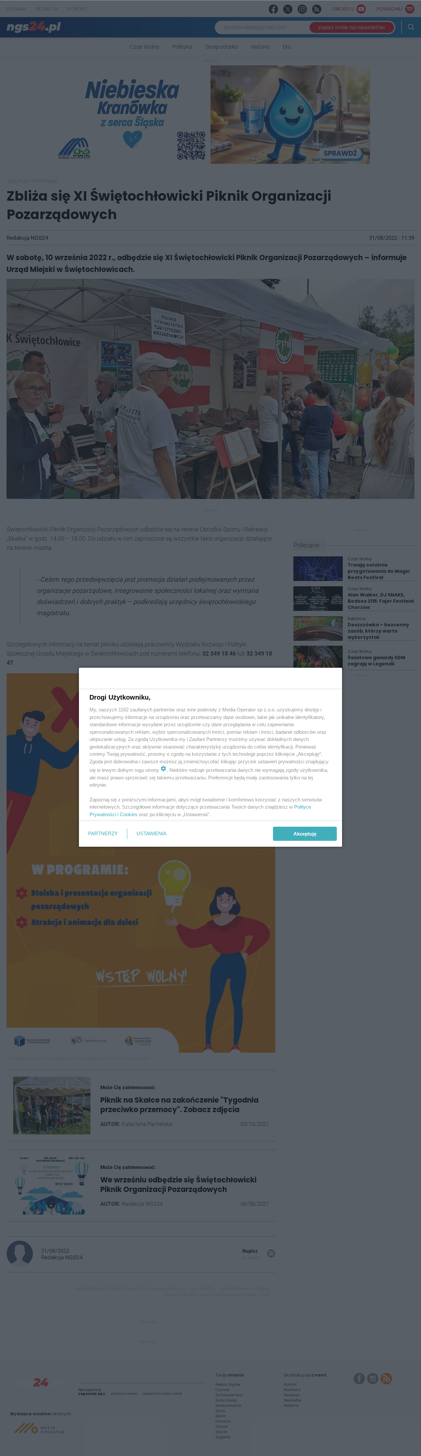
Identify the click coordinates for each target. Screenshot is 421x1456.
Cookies (128, 814)
